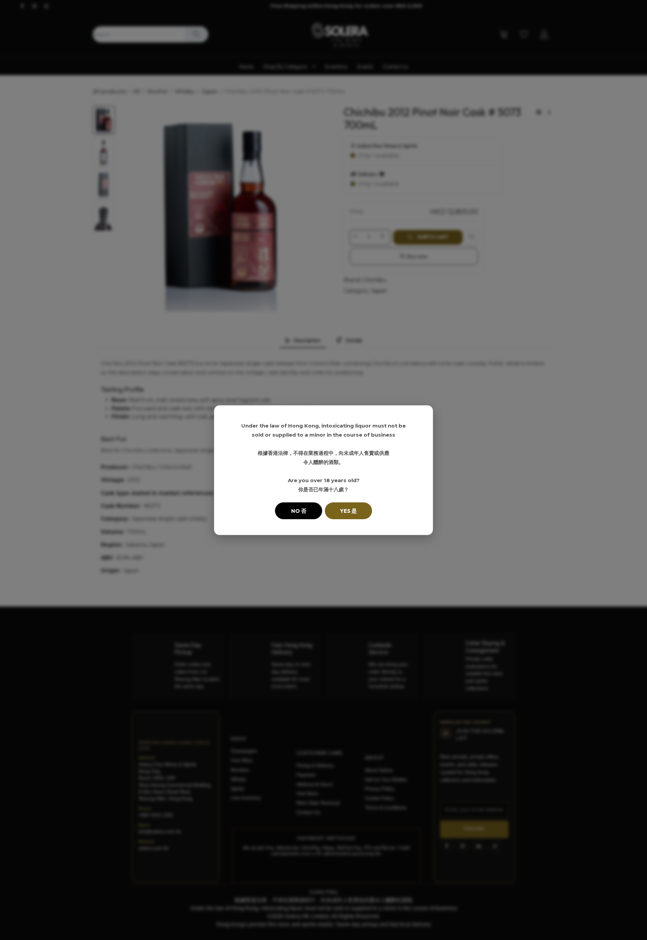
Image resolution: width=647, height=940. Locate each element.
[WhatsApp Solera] (630, 923)
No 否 (298, 510)
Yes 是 (348, 510)
